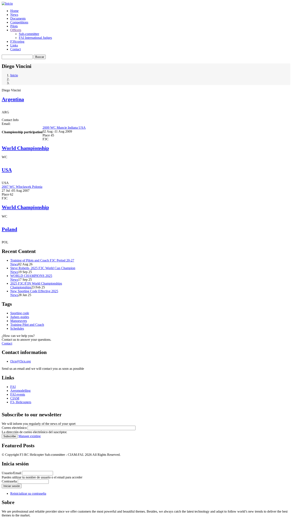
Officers (15, 30)
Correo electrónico (14, 428)
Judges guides (19, 317)
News (14, 14)
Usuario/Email (11, 473)
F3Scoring (17, 41)
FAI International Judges (35, 37)
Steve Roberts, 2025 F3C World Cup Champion (42, 268)
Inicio (14, 75)
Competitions (19, 22)
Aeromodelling (20, 390)
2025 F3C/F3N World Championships (36, 283)
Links (14, 45)
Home (14, 11)
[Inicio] (7, 3)
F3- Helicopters (20, 402)
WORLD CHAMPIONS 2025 (31, 276)
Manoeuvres (18, 321)
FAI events (17, 394)
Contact (15, 49)
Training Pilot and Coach (27, 324)
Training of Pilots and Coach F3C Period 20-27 (42, 260)
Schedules (17, 328)
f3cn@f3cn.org (20, 361)
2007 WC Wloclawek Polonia (22, 187)
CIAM (14, 398)
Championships (20, 287)
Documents (18, 18)
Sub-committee (29, 34)
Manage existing (29, 436)
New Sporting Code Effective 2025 (34, 291)
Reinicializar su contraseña (28, 493)
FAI (13, 387)
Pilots (14, 26)
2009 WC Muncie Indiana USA (64, 127)
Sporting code (19, 313)
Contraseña (9, 481)
